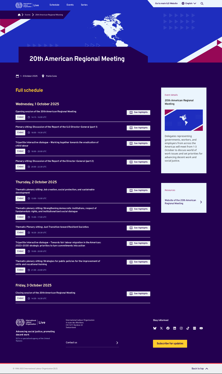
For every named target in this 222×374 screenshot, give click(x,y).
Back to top (198, 368)
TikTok (188, 328)
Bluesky (155, 328)
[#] (19, 15)
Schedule (54, 4)
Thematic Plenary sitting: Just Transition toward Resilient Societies (52, 227)
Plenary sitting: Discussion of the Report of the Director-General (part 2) (55, 161)
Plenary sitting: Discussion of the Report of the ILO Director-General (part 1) (56, 127)
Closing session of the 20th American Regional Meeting (45, 292)
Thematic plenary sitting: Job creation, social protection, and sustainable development (55, 191)
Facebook (168, 328)
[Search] (202, 3)
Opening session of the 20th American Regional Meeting (46, 111)
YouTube (201, 328)
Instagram (181, 328)
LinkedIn (174, 328)
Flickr (194, 328)
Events (70, 4)
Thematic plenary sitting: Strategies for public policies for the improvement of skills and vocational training (58, 263)
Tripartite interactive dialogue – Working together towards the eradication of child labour (57, 144)
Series (84, 4)
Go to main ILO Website (166, 3)
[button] (27, 5)
